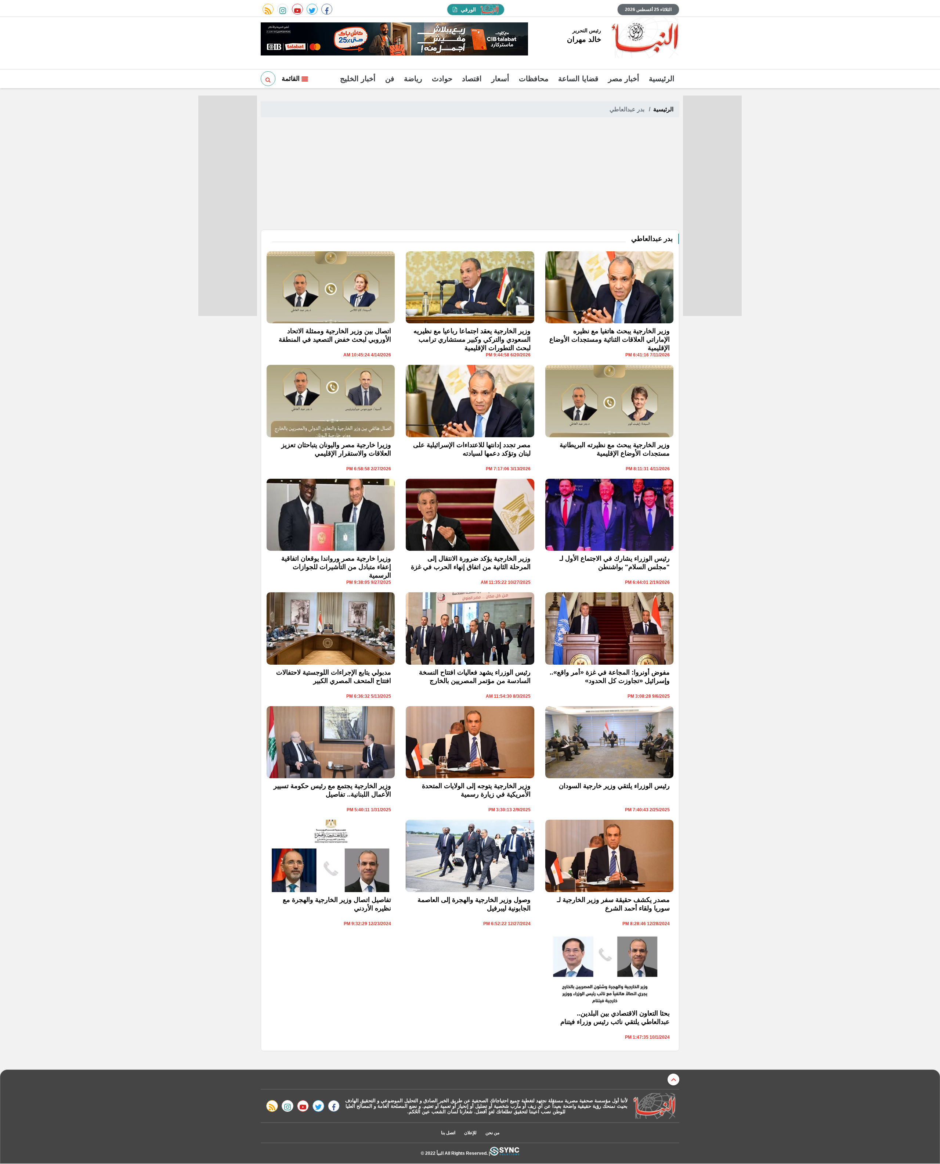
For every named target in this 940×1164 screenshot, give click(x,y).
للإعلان (470, 1132)
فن (389, 79)
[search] (268, 78)
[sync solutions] (504, 1153)
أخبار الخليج (358, 79)
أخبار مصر (623, 79)
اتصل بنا (448, 1132)
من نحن (492, 1132)
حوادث (442, 79)
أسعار (500, 79)
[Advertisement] (470, 174)
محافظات (534, 79)
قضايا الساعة (578, 79)
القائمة (291, 78)
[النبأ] (643, 38)
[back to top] (673, 1079)
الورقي (468, 9)
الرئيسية (662, 79)
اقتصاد (472, 79)
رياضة (413, 79)
